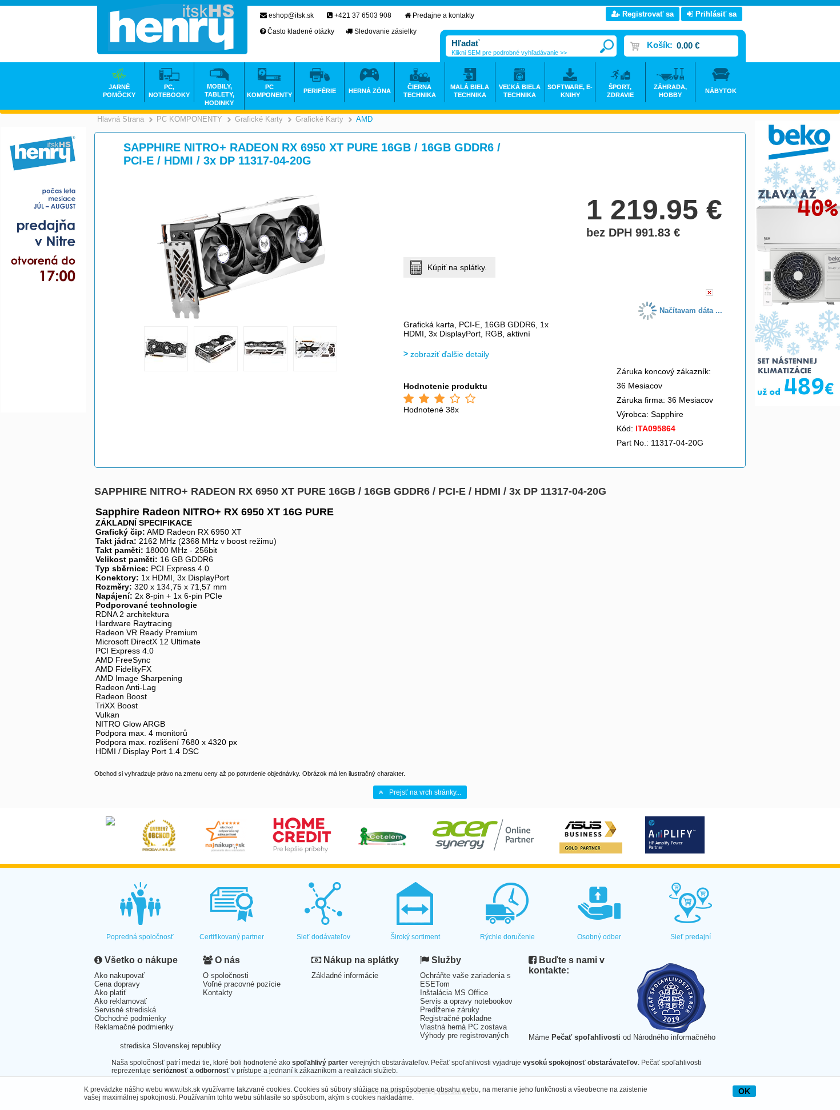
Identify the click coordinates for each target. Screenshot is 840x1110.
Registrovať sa (647, 14)
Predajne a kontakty (443, 15)
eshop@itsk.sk (291, 15)
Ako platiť (110, 992)
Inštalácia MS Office (454, 992)
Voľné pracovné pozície (242, 984)
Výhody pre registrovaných (464, 1035)
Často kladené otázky (300, 31)
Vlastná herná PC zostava (463, 1027)
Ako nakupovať (119, 975)
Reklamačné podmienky (134, 1027)
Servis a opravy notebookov (466, 1001)
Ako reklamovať (120, 1001)
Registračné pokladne (455, 1018)
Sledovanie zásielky (385, 31)
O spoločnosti (226, 975)
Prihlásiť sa (715, 14)
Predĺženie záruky (449, 1009)
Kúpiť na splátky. (457, 267)
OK (744, 1091)
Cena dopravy (117, 984)
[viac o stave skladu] (709, 293)
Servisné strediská (125, 1009)
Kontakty (218, 992)
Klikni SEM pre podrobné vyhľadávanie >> (509, 52)
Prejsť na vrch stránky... (425, 792)
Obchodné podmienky (130, 1018)
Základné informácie (344, 975)
